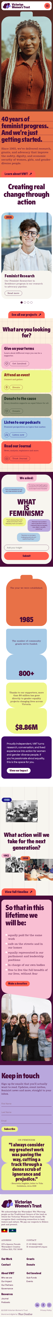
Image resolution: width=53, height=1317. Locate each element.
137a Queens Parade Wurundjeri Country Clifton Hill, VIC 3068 (11, 1247)
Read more (13, 293)
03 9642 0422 (35, 1244)
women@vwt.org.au (38, 1247)
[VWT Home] (16, 5)
